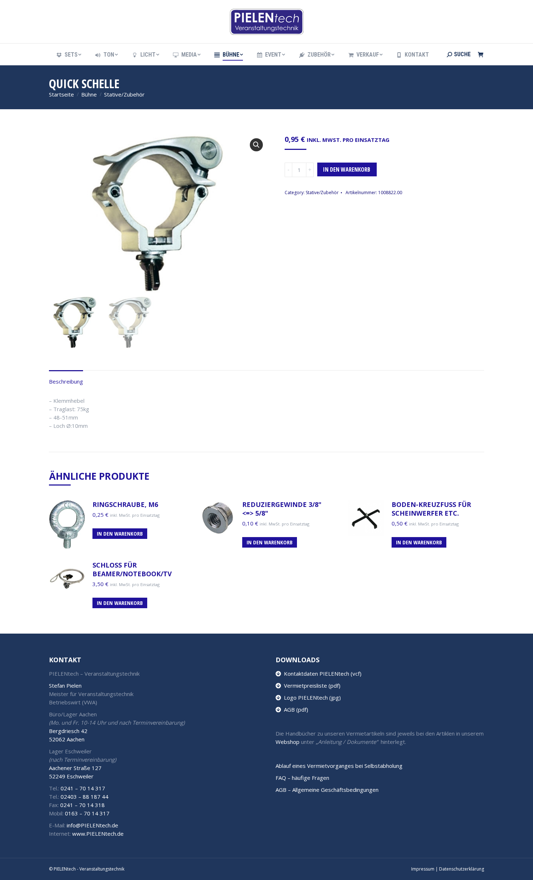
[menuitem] (68, 55)
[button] (256, 144)
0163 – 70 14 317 (87, 813)
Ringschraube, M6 (125, 504)
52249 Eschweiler (71, 776)
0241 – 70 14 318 (82, 805)
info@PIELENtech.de (92, 825)
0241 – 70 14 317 (83, 788)
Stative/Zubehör (322, 192)
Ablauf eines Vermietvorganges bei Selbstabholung (339, 765)
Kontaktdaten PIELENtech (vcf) (321, 673)
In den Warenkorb (346, 169)
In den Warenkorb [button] (120, 533)
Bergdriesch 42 (68, 730)
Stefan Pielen (65, 685)
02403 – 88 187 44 (84, 796)
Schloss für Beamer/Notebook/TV (132, 569)
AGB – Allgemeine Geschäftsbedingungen (327, 789)
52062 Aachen (66, 739)
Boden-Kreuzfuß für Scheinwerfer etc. (431, 508)
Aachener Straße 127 (75, 767)
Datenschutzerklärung (461, 869)
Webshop (287, 741)
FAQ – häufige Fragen (302, 777)
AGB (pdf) (294, 709)
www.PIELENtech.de (98, 833)
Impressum (422, 869)
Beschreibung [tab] (66, 381)
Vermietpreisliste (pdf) (310, 685)
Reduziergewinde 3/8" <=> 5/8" (282, 508)
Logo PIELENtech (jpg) (311, 697)
